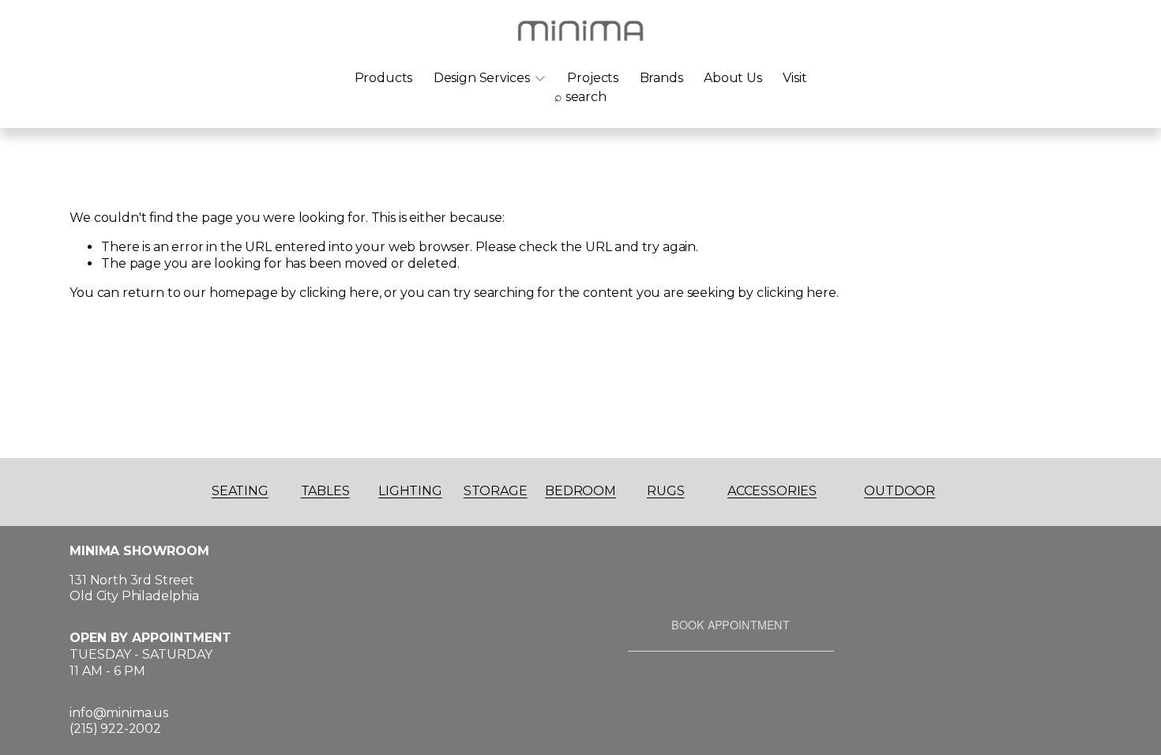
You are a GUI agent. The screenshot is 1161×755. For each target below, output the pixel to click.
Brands (661, 77)
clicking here (339, 292)
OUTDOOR (899, 490)
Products (384, 77)
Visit (794, 77)
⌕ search (580, 96)
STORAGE (496, 490)
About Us (733, 77)
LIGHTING (410, 490)
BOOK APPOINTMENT (730, 625)
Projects (592, 77)
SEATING (240, 490)
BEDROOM (580, 490)
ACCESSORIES (772, 490)
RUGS (665, 490)
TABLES (325, 490)
